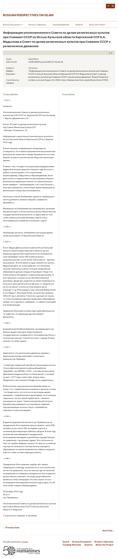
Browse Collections (37, 24)
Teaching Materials (60, 24)
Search (113, 6)
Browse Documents (12, 24)
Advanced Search (108, 6)
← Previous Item (11, 527)
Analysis (79, 24)
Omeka (24, 542)
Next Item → (108, 530)
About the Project (97, 24)
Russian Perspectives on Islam (28, 15)
